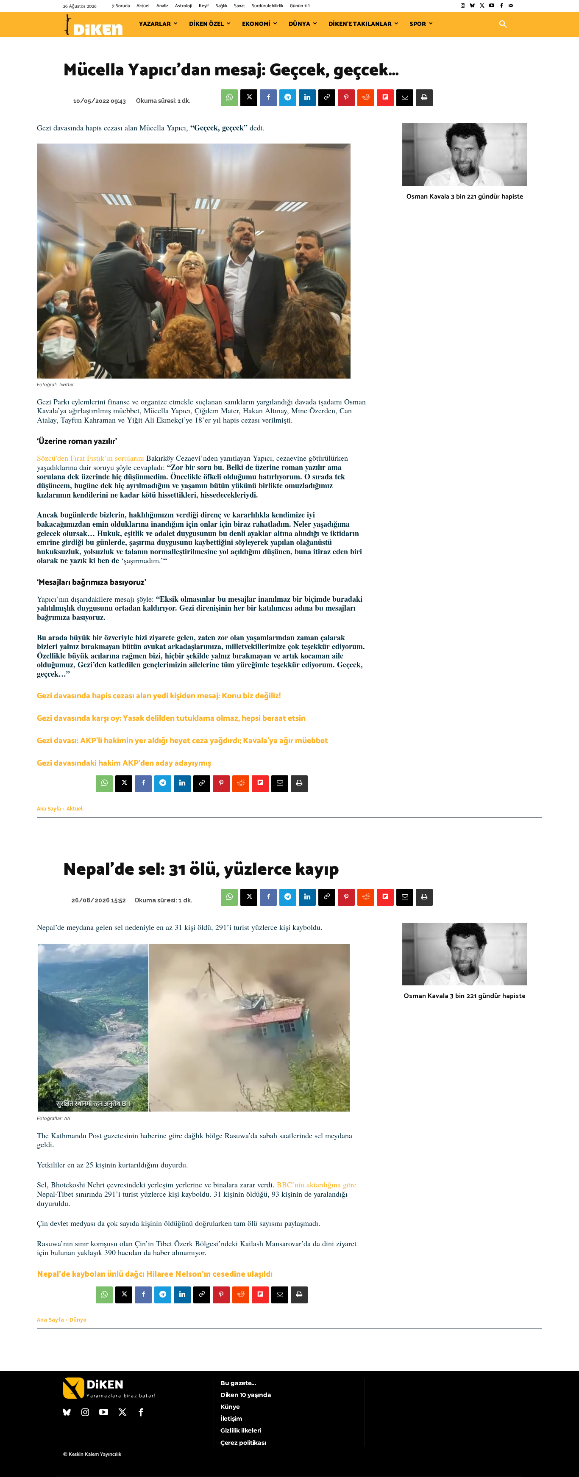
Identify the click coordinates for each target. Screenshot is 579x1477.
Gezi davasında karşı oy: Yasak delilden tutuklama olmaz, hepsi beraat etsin (171, 718)
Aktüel (75, 809)
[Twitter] (482, 6)
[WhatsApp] (229, 97)
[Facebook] (501, 6)
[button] (503, 24)
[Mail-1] (511, 6)
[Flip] (385, 97)
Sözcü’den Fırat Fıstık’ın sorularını (90, 458)
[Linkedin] (307, 97)
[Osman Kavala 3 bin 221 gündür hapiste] (464, 154)
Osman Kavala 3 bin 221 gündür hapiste (464, 196)
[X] (248, 97)
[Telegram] (287, 97)
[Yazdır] (424, 97)
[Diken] (92, 24)
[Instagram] (463, 6)
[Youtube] (492, 6)
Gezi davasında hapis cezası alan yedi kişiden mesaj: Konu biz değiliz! (159, 696)
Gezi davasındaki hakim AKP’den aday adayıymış (124, 763)
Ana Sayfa (49, 809)
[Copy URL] (326, 97)
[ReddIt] (365, 97)
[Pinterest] (346, 97)
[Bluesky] (472, 6)
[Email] (404, 97)
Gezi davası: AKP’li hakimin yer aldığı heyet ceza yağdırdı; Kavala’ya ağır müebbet (182, 740)
